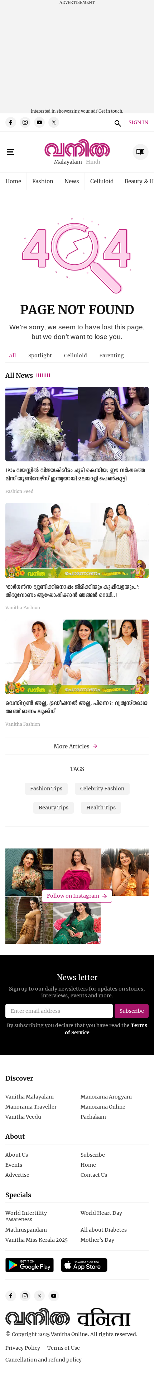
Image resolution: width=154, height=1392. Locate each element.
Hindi (93, 162)
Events (13, 1164)
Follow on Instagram (73, 896)
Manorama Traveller (31, 1106)
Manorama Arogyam (106, 1096)
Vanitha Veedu (23, 1116)
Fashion (42, 181)
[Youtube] (39, 122)
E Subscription (141, 152)
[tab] (12, 355)
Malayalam (68, 162)
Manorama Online (103, 1106)
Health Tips (101, 807)
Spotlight (40, 355)
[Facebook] (10, 122)
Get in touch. (110, 111)
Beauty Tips (53, 807)
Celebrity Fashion (102, 788)
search (116, 122)
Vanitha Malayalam (29, 1096)
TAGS (77, 768)
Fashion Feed (19, 491)
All (12, 355)
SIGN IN (138, 122)
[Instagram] (25, 122)
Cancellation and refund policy (43, 1359)
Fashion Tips (46, 788)
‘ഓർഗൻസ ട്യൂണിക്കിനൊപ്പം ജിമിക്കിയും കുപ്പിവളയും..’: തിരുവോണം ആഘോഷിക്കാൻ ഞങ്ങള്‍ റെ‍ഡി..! (72, 591)
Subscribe (93, 1154)
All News (19, 375)
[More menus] (10, 152)
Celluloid (102, 181)
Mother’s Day (97, 1239)
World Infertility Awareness (26, 1216)
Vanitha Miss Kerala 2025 (36, 1239)
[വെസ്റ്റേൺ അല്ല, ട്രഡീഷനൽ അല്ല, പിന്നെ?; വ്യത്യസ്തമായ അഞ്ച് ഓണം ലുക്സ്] (77, 657)
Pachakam (93, 1116)
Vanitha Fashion (22, 607)
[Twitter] (53, 122)
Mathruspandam (26, 1229)
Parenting (111, 355)
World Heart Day (101, 1212)
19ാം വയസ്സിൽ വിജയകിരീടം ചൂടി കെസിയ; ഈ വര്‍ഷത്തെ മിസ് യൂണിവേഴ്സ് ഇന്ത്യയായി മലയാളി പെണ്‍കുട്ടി (75, 475)
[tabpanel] (77, 559)
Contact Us (94, 1174)
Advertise (17, 1174)
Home (13, 181)
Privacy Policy (22, 1347)
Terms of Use (63, 1347)
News (71, 181)
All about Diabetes (104, 1229)
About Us (16, 1154)
